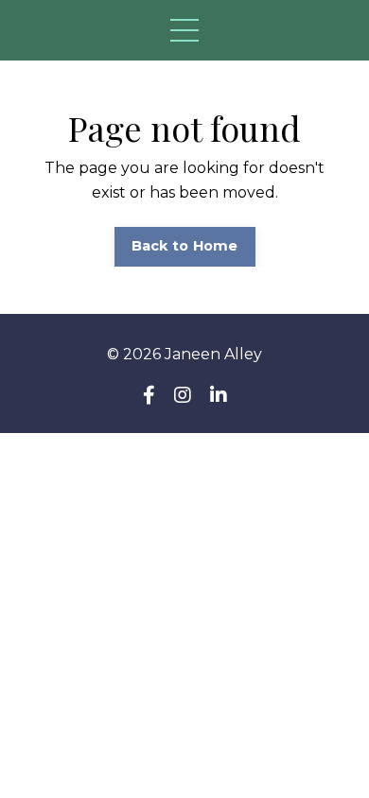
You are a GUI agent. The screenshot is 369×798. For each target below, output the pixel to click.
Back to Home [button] (185, 245)
